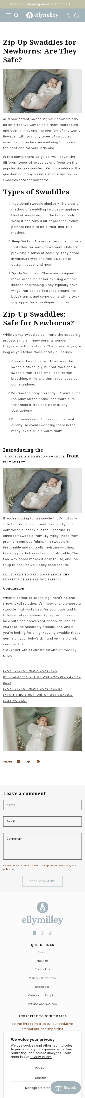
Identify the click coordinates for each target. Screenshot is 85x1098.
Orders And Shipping (42, 995)
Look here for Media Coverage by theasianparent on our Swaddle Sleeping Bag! (42, 677)
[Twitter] (28, 762)
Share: (8, 762)
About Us (43, 961)
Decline (40, 1078)
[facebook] (35, 933)
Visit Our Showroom (42, 978)
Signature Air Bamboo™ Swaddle (35, 456)
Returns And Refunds (42, 1004)
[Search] (16, 15)
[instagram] (43, 933)
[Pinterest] (38, 762)
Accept (40, 1067)
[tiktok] (51, 933)
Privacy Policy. (41, 1057)
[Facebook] (18, 762)
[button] (8, 15)
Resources (42, 987)
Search (42, 952)
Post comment (42, 881)
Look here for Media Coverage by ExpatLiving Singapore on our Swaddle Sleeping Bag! (38, 695)
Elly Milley (14, 462)
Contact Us (42, 969)
